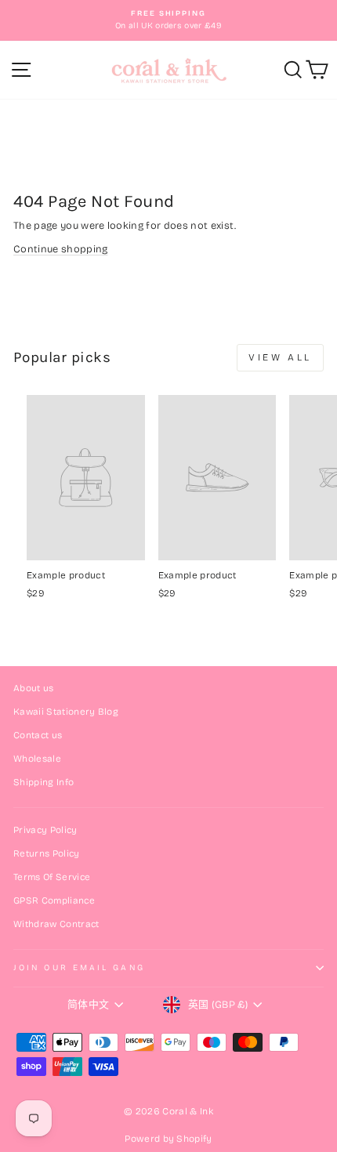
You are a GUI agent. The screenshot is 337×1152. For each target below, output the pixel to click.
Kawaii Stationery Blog (65, 711)
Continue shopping (60, 249)
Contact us (37, 735)
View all (280, 357)
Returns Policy (46, 853)
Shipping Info (43, 782)
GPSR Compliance (54, 900)
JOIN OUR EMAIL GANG (79, 967)
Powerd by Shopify (168, 1138)
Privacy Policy (45, 829)
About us (33, 688)
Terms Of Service (51, 876)
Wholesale (37, 758)
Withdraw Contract (56, 923)
